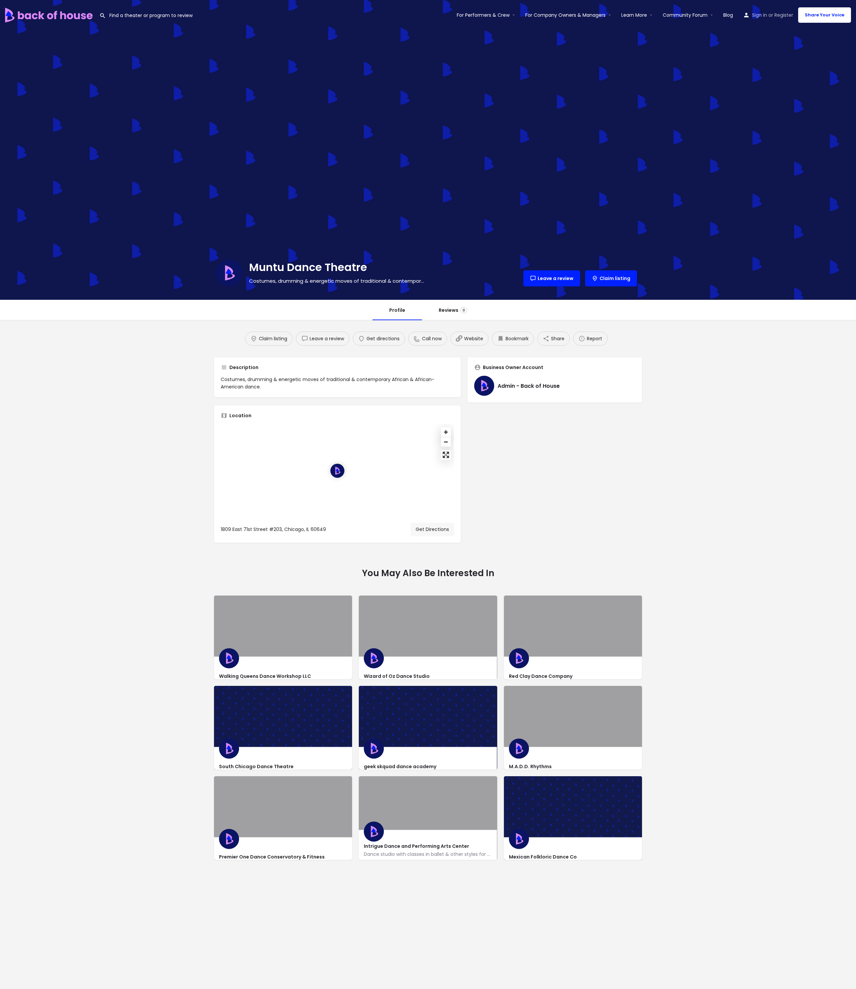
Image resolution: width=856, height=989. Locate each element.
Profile (397, 310)
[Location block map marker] (337, 471)
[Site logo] (49, 14)
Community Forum (685, 15)
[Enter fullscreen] (446, 455)
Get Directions (432, 529)
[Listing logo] (229, 273)
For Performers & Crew (483, 15)
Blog (728, 15)
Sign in (759, 15)
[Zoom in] (446, 432)
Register (783, 15)
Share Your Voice (824, 15)
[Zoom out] (446, 442)
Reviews (452, 310)
